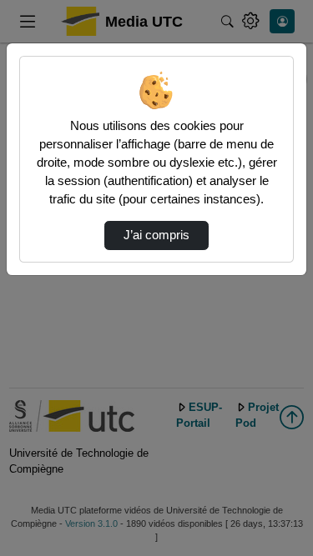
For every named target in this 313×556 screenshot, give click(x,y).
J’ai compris (156, 235)
